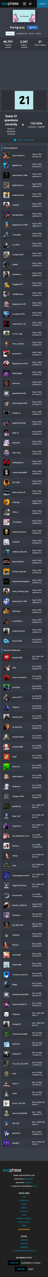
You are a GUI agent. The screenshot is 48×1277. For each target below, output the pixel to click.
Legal (24, 1215)
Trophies (10, 33)
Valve (34, 1186)
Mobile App (24, 1200)
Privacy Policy (24, 1222)
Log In (42, 4)
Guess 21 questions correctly (11, 120)
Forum (38, 33)
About (24, 1208)
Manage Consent (24, 1218)
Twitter (24, 1243)
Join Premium (24, 1229)
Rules (24, 1204)
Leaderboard (21, 33)
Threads (24, 1240)
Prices (31, 33)
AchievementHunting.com (24, 1251)
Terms (24, 1226)
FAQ (24, 1197)
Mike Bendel (29, 1179)
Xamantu (28, 1182)
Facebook (24, 1247)
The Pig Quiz (17, 27)
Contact (24, 1211)
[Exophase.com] (11, 4)
